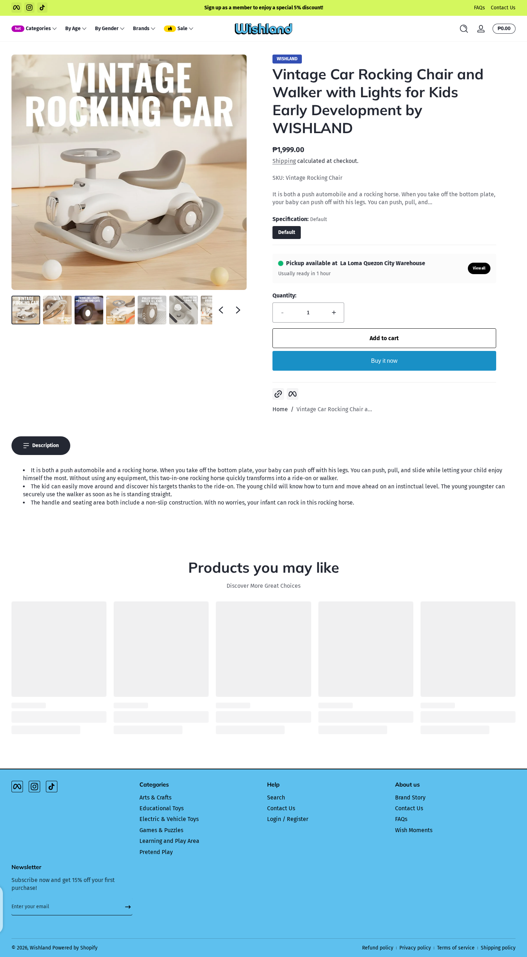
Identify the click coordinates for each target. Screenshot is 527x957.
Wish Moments (413, 830)
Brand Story (410, 797)
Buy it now (384, 361)
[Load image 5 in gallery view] (152, 310)
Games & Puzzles (161, 830)
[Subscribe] (125, 906)
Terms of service (456, 948)
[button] (464, 28)
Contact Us (503, 8)
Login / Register (287, 819)
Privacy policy (415, 948)
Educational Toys (161, 808)
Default (286, 232)
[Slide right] (238, 310)
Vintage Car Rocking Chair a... (334, 409)
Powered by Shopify (75, 948)
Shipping (284, 161)
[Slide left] (220, 310)
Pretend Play (156, 852)
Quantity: (284, 295)
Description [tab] (45, 445)
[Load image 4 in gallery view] (120, 310)
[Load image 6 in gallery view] (183, 310)
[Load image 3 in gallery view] (89, 310)
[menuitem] (199, 798)
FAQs (479, 8)
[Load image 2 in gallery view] (57, 310)
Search (276, 797)
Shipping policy (498, 948)
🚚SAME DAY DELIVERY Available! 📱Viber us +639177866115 (289, 8)
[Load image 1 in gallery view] (25, 310)
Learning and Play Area (169, 841)
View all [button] (479, 268)
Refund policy (377, 948)
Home (280, 409)
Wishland (40, 948)
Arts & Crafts (155, 797)
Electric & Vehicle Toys (169, 819)
